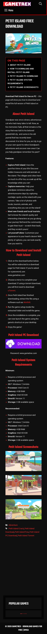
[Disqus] (23, 567)
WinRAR (27, 302)
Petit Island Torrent (26, 535)
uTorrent (11, 290)
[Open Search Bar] (40, 4)
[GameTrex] (17, 4)
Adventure (13, 525)
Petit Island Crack (16, 528)
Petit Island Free (22, 532)
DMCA (26, 630)
